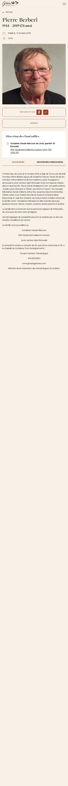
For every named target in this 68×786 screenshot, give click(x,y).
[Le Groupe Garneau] (10, 3)
